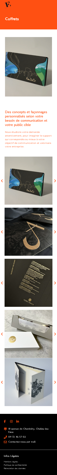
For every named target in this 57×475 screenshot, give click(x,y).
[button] (2, 181)
